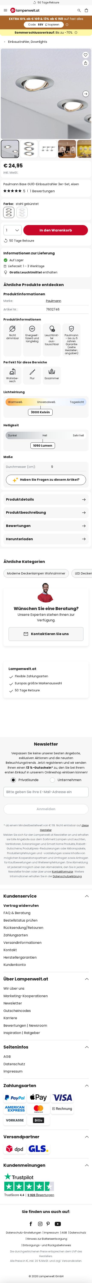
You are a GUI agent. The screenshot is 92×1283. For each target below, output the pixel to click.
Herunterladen (19, 539)
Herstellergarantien (20, 957)
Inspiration (12, 1032)
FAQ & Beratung (16, 912)
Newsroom (38, 1025)
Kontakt (10, 949)
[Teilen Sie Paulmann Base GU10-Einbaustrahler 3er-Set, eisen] (85, 63)
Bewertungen (18, 525)
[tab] (46, 930)
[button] (10, 149)
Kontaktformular (62, 871)
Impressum (12, 1071)
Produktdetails (20, 499)
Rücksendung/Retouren (23, 927)
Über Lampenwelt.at (25, 979)
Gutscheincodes (17, 1010)
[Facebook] (33, 1224)
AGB (7, 1056)
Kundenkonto (14, 964)
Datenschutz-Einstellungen (23, 1232)
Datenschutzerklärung (67, 876)
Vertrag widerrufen (21, 905)
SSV (43, 24)
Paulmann (53, 301)
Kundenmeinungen (24, 1165)
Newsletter (12, 1003)
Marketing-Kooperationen (25, 996)
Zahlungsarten (15, 935)
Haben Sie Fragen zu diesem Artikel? (49, 479)
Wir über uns (13, 988)
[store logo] (27, 10)
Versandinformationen (22, 942)
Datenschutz (14, 1064)
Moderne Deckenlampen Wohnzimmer (36, 573)
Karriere (10, 1018)
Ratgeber (32, 1032)
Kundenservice (20, 896)
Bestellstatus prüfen (20, 920)
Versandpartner (21, 1137)
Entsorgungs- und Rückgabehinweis (47, 1245)
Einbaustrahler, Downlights (27, 42)
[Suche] (79, 10)
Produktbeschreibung (26, 512)
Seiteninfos (15, 1047)
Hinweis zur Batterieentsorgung (47, 1239)
